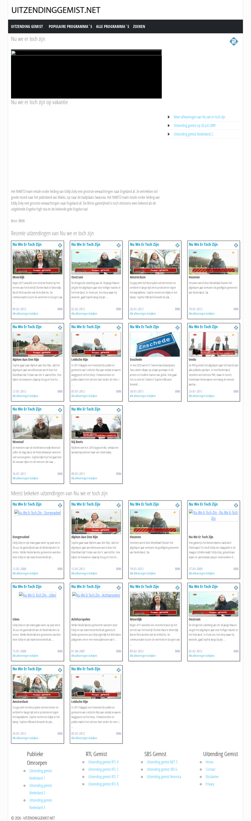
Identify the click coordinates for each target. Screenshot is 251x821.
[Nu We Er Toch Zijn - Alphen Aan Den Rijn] (38, 344)
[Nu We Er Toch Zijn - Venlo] (214, 344)
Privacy (210, 784)
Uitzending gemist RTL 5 (103, 769)
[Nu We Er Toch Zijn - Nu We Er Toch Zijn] (214, 515)
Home (209, 762)
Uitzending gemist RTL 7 (103, 776)
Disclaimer (212, 776)
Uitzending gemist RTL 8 (103, 784)
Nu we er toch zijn (28, 39)
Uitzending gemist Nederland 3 (40, 803)
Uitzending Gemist (27, 26)
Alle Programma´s (112, 26)
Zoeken (139, 26)
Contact (210, 769)
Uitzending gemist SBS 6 (162, 769)
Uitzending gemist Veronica (164, 776)
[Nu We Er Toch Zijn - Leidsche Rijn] (96, 344)
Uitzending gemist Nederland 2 (193, 134)
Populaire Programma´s (70, 26)
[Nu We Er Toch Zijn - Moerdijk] (38, 261)
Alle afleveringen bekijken (25, 313)
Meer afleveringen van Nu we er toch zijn (199, 117)
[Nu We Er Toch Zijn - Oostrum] (96, 261)
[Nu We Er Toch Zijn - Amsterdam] (155, 261)
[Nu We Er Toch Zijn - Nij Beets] (96, 426)
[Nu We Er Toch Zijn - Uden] (37, 594)
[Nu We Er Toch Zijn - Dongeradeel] (37, 512)
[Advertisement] (86, 142)
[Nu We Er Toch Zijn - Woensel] (38, 426)
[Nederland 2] (234, 41)
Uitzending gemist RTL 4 (103, 762)
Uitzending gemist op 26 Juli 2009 (194, 125)
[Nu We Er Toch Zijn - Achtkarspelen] (96, 594)
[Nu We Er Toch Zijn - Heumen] (214, 261)
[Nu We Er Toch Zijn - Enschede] (155, 344)
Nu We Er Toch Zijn (27, 244)
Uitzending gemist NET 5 (162, 762)
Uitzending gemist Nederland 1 (40, 774)
